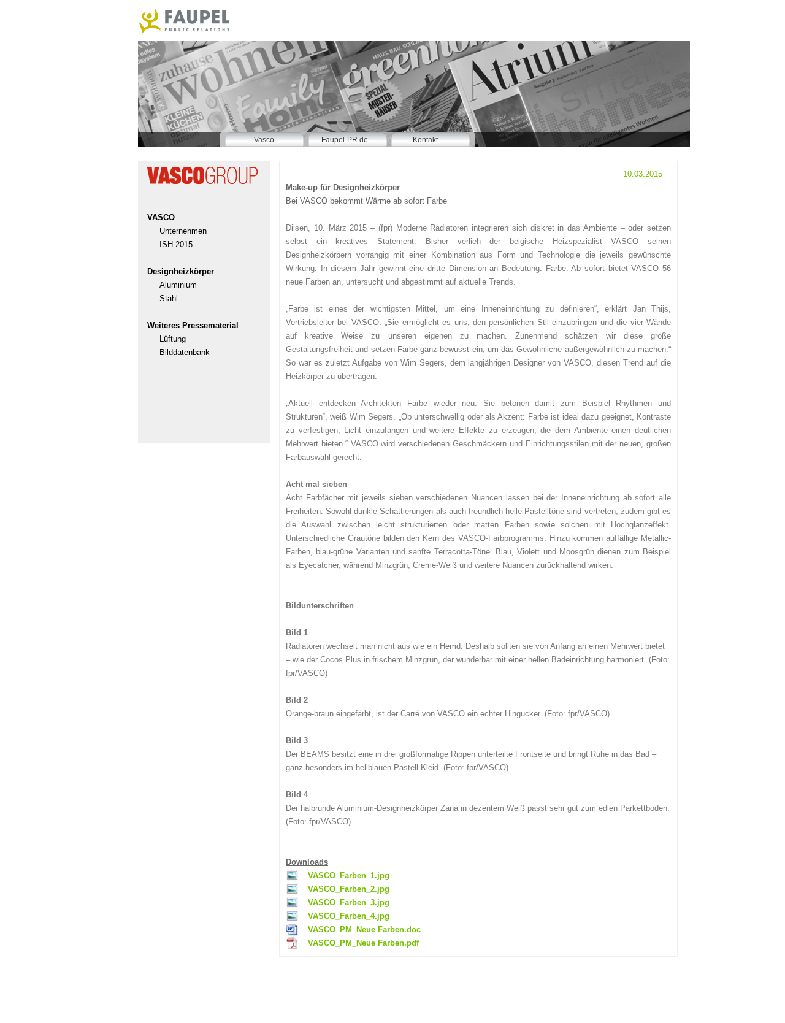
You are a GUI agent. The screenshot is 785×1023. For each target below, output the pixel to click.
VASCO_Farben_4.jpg (348, 916)
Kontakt (425, 140)
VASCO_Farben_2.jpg (348, 889)
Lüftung (172, 338)
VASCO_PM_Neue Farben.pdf (363, 943)
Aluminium (178, 284)
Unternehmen (183, 231)
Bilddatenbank (184, 352)
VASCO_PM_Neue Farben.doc (364, 929)
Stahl (168, 298)
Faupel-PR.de (344, 140)
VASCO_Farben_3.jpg (348, 902)
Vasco (264, 140)
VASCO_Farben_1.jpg (348, 875)
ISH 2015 (176, 244)
